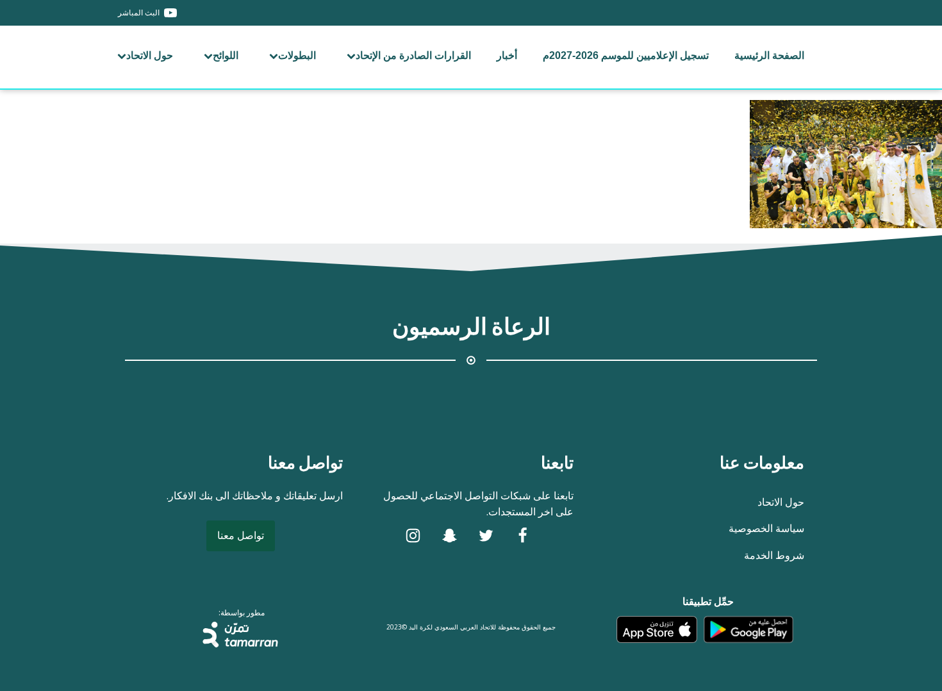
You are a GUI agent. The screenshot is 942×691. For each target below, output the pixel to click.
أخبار (507, 55)
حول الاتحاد (149, 55)
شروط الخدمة (774, 555)
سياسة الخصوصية (766, 528)
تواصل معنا (240, 535)
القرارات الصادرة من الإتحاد (413, 55)
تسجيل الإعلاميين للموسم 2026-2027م (626, 55)
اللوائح (225, 55)
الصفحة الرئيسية (769, 55)
